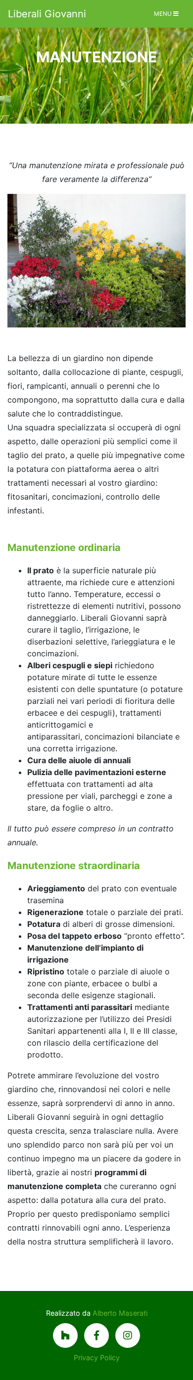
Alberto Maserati (120, 1313)
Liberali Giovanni (47, 14)
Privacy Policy (97, 1357)
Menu (163, 13)
